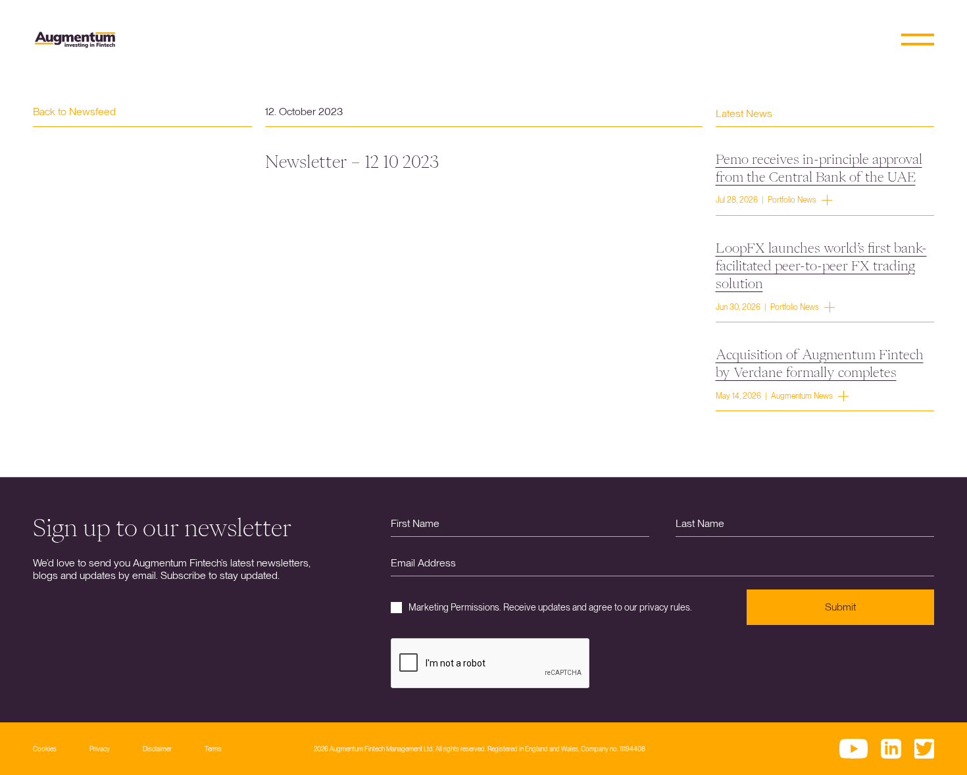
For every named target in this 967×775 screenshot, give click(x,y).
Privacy (99, 749)
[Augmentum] (75, 40)
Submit (840, 607)
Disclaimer (157, 749)
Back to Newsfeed (74, 111)
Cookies (45, 749)
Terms (213, 749)
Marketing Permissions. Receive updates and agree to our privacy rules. (550, 607)
